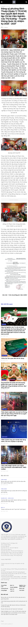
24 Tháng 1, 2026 (5, 336)
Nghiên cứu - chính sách (7, 498)
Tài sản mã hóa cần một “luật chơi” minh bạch (13, 509)
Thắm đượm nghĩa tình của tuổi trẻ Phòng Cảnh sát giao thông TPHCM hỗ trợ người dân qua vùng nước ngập (14, 413)
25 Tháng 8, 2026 (5, 484)
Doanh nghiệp (14, 587)
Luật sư (4, 324)
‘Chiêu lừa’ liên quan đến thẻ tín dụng (12, 358)
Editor (6, 27)
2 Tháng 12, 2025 (5, 360)
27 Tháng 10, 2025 (5, 443)
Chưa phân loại (4, 586)
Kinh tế (12, 589)
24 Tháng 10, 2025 (5, 471)
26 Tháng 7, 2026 (5, 494)
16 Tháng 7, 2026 (5, 511)
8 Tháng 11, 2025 (5, 417)
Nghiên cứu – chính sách (22, 586)
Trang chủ (3, 6)
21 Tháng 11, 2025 (5, 389)
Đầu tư (3, 507)
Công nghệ (4, 479)
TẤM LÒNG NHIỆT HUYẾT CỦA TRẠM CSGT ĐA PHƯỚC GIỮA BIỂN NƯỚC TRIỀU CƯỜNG (13, 467)
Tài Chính (21, 590)
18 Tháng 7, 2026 (5, 503)
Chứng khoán (4, 588)
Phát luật (8, 6)
